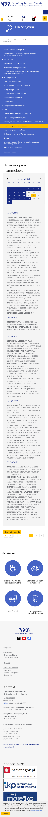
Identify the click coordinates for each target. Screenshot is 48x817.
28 (29, 199)
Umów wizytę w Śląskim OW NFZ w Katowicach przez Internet (21, 745)
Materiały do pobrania (13, 148)
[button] (45, 12)
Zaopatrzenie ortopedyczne (15, 105)
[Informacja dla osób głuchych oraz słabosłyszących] (23, 16)
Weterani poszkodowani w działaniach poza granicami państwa (21, 143)
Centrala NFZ (7, 652)
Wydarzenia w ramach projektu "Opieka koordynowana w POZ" (20, 54)
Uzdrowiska (8, 101)
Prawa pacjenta (10, 77)
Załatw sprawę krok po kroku (15, 49)
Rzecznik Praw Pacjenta (11, 657)
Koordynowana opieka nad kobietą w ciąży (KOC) (24, 122)
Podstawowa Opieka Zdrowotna (17, 85)
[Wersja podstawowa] (2, 17)
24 (9, 199)
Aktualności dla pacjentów (14, 63)
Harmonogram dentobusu (14, 130)
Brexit (6, 138)
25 (14, 199)
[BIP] (35, 17)
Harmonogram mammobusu (15, 126)
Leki (5, 110)
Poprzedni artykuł (6, 535)
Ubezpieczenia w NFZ (12, 81)
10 (9, 192)
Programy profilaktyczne (14, 89)
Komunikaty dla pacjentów (15, 67)
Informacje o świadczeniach (15, 93)
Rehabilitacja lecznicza (13, 97)
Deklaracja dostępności (11, 673)
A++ (9, 20)
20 (24, 195)
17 (9, 195)
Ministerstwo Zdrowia (10, 655)
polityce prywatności (36, 810)
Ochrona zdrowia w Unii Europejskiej (19, 134)
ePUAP (5, 703)
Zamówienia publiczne (10, 668)
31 (9, 202)
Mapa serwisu (7, 675)
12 (19, 192)
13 (24, 192)
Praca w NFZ (7, 670)
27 (24, 199)
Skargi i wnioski (10, 152)
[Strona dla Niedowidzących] (23, 19)
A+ (12, 16)
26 (19, 199)
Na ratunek (8, 59)
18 (14, 195)
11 (14, 192)
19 (19, 195)
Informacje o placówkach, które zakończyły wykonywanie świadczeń (21, 72)
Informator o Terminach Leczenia (17, 114)
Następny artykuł (11, 539)
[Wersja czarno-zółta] (2, 19)
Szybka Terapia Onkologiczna (15, 118)
